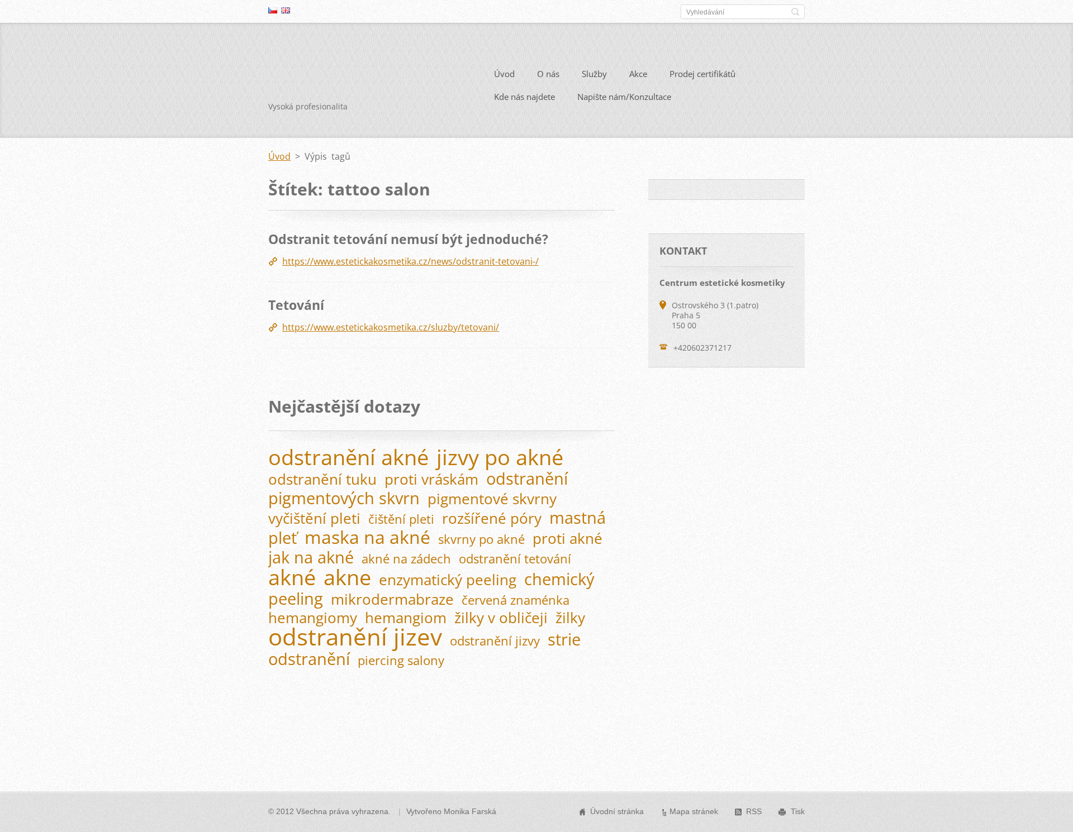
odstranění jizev (355, 636)
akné (292, 576)
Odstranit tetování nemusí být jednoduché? (408, 239)
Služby (594, 73)
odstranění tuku (322, 479)
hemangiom (406, 618)
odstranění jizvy (495, 640)
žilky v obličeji (501, 618)
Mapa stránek (694, 811)
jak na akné (311, 557)
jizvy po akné (499, 456)
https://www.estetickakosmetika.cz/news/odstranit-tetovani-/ (410, 261)
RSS (754, 811)
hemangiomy (312, 618)
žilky (570, 618)
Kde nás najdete (524, 96)
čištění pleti (401, 519)
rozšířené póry (492, 518)
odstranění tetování (515, 558)
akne (347, 576)
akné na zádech (406, 558)
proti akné (567, 538)
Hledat (795, 12)
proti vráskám (431, 479)
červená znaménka (515, 600)
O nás (548, 73)
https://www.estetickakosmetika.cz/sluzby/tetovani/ (390, 327)
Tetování (296, 305)
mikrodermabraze (392, 599)
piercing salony (401, 660)
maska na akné (367, 537)
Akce (638, 73)
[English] (285, 10)
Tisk (798, 811)
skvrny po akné (481, 539)
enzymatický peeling (447, 580)
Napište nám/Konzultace (624, 96)
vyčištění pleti (314, 518)
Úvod (504, 73)
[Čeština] (272, 10)
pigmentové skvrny (492, 499)
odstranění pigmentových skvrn (418, 488)
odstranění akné (348, 456)
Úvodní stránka (617, 811)
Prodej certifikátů (702, 73)
